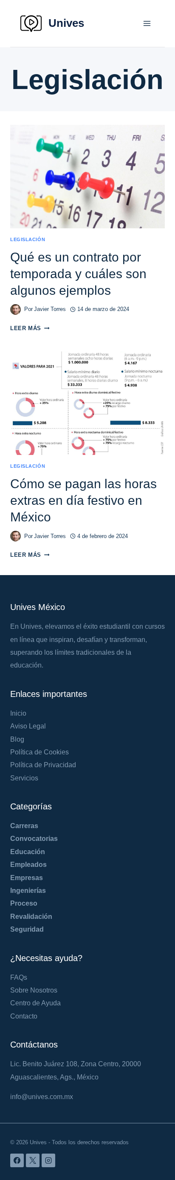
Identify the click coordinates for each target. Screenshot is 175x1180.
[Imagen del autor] (15, 309)
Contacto (23, 1016)
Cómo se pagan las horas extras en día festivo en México (83, 500)
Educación (27, 851)
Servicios (24, 778)
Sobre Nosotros (33, 990)
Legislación (27, 239)
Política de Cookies (39, 752)
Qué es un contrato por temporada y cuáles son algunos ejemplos (78, 273)
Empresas (26, 877)
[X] (33, 1160)
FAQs (18, 977)
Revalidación (31, 916)
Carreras (24, 825)
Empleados (28, 864)
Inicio (18, 713)
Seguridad (27, 929)
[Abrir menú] (147, 23)
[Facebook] (17, 1160)
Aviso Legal (28, 726)
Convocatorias (34, 838)
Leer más (29, 328)
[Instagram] (48, 1160)
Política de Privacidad (43, 764)
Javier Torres (50, 309)
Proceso (23, 903)
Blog (17, 739)
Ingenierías (28, 890)
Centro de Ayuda (35, 1003)
